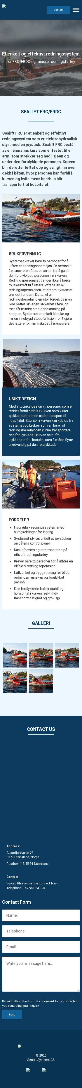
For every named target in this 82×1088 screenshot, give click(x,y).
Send (12, 1014)
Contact (58, 9)
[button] (76, 10)
